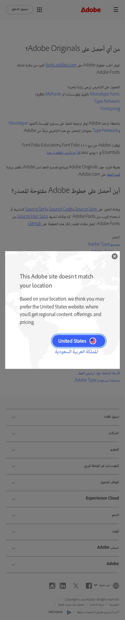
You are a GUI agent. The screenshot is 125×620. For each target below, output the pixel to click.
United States (72, 341)
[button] (114, 256)
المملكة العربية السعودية (76, 352)
